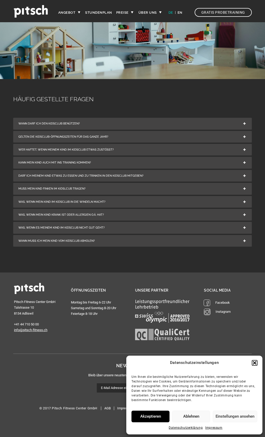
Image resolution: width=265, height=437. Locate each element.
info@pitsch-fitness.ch (30, 330)
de (170, 12)
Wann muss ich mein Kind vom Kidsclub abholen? (56, 241)
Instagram (223, 312)
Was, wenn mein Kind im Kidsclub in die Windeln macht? (61, 202)
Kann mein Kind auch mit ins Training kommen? (54, 162)
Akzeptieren (150, 416)
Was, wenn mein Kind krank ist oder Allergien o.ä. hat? (61, 214)
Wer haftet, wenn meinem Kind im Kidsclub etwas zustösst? (66, 149)
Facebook (222, 303)
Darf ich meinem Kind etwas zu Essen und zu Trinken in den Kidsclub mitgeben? (80, 175)
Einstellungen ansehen (235, 416)
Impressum (213, 428)
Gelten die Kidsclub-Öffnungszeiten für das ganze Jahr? (63, 136)
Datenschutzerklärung (186, 428)
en (180, 12)
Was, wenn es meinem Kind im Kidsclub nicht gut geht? (61, 227)
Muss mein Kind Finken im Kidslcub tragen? (51, 188)
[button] (254, 362)
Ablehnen (191, 416)
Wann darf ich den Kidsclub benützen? (49, 123)
